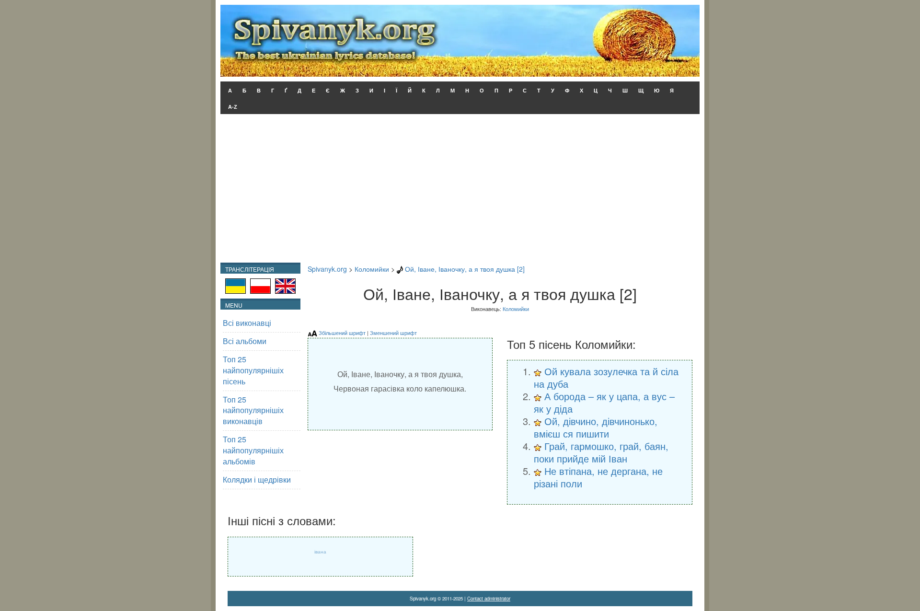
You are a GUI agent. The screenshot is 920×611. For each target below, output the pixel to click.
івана (320, 551)
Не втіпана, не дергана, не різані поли (598, 477)
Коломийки (372, 269)
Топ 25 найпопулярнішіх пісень (253, 370)
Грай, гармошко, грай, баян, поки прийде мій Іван (601, 452)
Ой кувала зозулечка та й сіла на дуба (606, 377)
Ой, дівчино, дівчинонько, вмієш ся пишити (595, 427)
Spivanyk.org (327, 269)
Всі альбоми (244, 340)
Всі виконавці (247, 322)
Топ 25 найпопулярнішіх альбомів (253, 450)
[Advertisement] (460, 191)
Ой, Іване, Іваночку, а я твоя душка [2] (465, 269)
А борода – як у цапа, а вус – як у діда (604, 402)
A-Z (232, 107)
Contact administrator (488, 598)
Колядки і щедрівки (257, 479)
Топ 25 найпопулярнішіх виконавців (253, 410)
